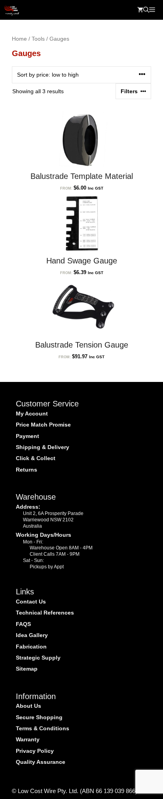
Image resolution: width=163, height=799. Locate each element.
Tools (38, 39)
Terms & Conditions (42, 728)
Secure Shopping (39, 717)
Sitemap (27, 669)
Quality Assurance (40, 762)
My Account (32, 413)
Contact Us (31, 601)
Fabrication (31, 646)
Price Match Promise (43, 424)
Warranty (28, 739)
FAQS (23, 624)
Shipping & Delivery (42, 447)
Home (19, 39)
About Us (28, 706)
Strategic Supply (38, 657)
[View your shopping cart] (140, 10)
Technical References (45, 612)
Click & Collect (35, 458)
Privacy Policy (35, 751)
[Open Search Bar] (146, 10)
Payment (27, 436)
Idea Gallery (32, 635)
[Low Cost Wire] (11, 10)
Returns (26, 469)
